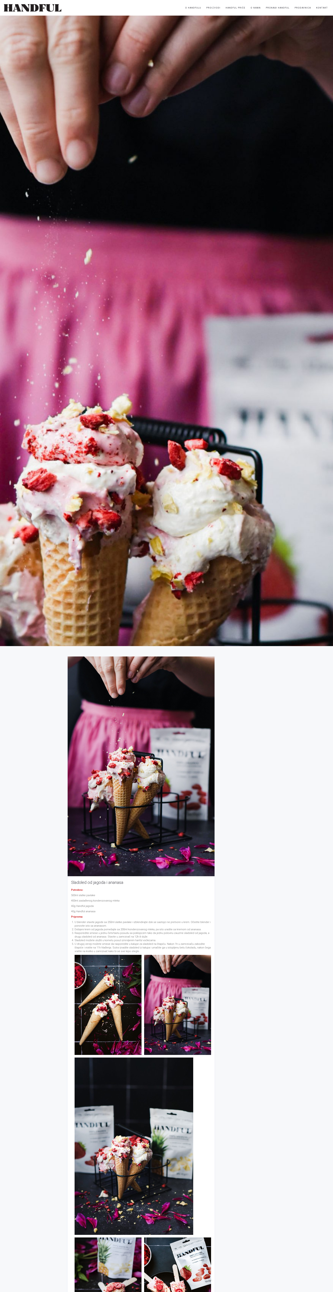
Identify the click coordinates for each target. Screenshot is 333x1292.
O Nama (256, 8)
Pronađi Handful (277, 8)
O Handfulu (193, 8)
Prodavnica (303, 8)
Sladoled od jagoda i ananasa (97, 882)
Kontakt (322, 8)
